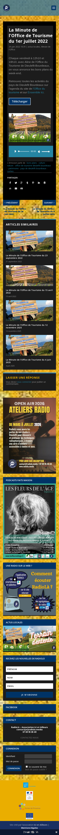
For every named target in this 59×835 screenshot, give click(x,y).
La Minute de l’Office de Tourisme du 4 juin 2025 (28, 361)
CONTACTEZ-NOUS (29, 737)
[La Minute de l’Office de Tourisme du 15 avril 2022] (29, 275)
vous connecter (24, 381)
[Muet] (39, 151)
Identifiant (10, 756)
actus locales (34, 46)
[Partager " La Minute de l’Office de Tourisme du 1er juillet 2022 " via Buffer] (44, 183)
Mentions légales (29, 828)
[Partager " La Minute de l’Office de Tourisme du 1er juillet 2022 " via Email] (16, 188)
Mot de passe (12, 761)
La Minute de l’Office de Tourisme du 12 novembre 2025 (27, 326)
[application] (31, 151)
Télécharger (19, 101)
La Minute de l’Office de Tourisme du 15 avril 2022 (29, 291)
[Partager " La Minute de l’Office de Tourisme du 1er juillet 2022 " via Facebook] (10, 183)
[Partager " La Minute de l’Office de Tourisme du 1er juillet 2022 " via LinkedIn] (39, 183)
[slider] (45, 151)
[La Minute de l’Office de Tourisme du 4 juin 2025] (29, 345)
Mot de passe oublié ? (36, 769)
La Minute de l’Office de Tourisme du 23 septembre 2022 (27, 256)
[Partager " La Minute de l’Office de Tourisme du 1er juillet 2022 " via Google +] (21, 183)
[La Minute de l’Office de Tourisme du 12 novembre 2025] (29, 310)
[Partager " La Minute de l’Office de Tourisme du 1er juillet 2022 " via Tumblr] (27, 183)
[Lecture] (15, 151)
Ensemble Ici (36, 92)
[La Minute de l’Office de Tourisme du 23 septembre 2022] (29, 241)
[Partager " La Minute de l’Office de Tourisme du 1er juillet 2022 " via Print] (21, 188)
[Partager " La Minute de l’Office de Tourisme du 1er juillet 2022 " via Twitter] (16, 183)
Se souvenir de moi (37, 766)
